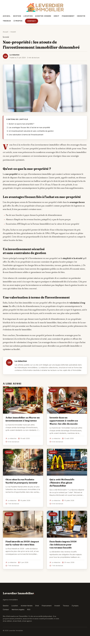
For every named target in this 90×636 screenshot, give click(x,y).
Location (28, 16)
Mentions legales (18, 609)
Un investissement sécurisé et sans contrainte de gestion (31, 131)
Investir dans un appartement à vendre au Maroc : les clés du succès (63, 420)
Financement (68, 16)
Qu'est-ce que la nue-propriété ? (21, 124)
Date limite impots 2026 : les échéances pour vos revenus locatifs (63, 544)
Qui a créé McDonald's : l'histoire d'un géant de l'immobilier (61, 482)
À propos (18, 21)
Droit (56, 16)
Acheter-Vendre (43, 16)
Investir (81, 16)
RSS (28, 609)
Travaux (7, 21)
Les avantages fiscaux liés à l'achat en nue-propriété (29, 127)
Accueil (7, 16)
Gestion (17, 16)
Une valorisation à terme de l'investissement (26, 135)
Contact (31, 21)
